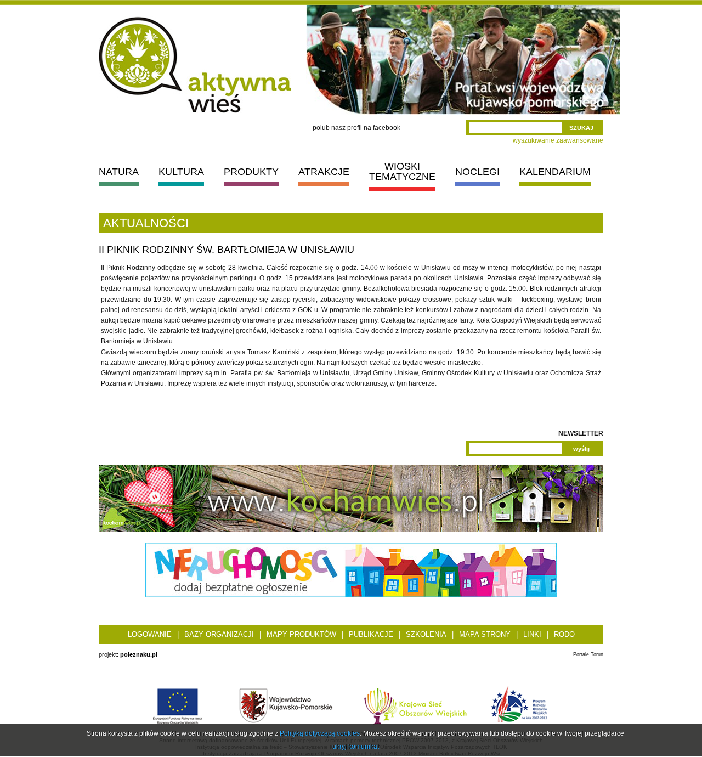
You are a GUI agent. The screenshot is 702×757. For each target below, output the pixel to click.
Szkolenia (426, 634)
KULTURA (181, 171)
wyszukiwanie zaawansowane (558, 140)
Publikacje (371, 634)
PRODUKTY (251, 171)
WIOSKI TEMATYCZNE (402, 171)
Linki (532, 634)
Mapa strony (485, 634)
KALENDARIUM (555, 171)
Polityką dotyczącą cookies (320, 733)
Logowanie (150, 634)
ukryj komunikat (355, 746)
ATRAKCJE (323, 171)
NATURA (119, 171)
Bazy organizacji (219, 634)
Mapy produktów (301, 634)
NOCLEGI (477, 171)
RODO (564, 634)
